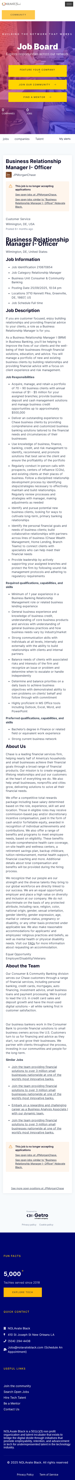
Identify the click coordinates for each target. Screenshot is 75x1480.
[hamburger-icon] (69, 4)
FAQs (31, 943)
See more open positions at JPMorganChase (37, 1188)
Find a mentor (34, 97)
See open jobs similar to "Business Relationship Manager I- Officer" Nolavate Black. (40, 203)
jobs (6, 139)
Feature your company (37, 69)
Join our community (34, 84)
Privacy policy (29, 1224)
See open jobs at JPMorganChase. (36, 194)
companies (22, 139)
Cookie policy (46, 1224)
